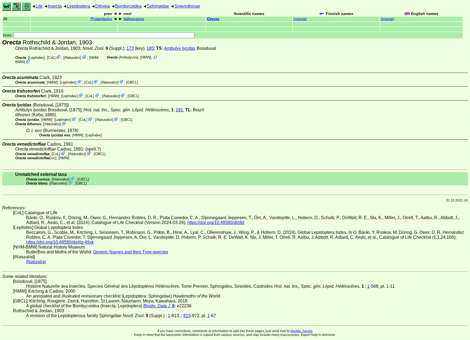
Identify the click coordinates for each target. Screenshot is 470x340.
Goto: (8, 35)
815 (187, 315)
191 (179, 110)
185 (150, 48)
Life (39, 6)
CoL (51, 58)
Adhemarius (133, 19)
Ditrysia (102, 6)
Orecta (213, 19)
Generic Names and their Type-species (130, 252)
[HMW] (145, 57)
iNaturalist (72, 58)
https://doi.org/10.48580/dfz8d (215, 222)
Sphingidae (158, 6)
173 (130, 48)
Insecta (55, 6)
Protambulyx (101, 19)
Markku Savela (301, 331)
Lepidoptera (78, 6)
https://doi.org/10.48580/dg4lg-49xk (60, 242)
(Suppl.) (103, 48)
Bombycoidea (128, 6)
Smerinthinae (187, 6)
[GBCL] (132, 82)
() (300, 19)
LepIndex (36, 58)
